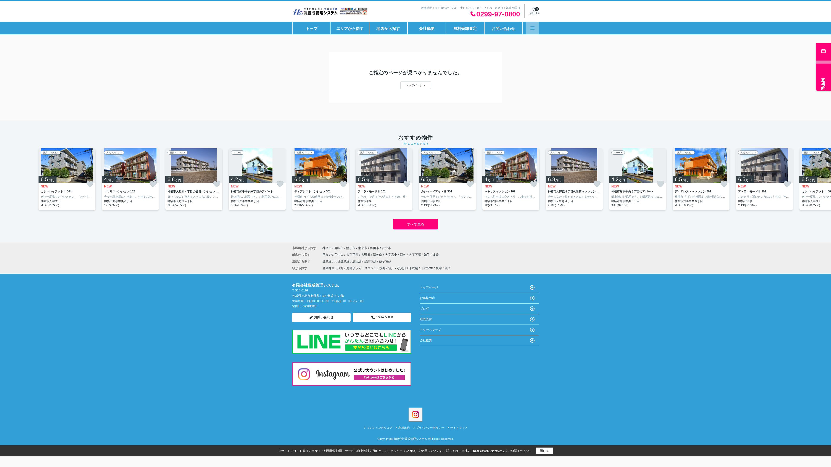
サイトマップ (458, 427)
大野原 (366, 254)
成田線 (357, 261)
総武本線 (370, 261)
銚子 (448, 268)
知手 (427, 254)
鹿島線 (327, 261)
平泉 (325, 254)
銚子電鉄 (385, 261)
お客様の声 (427, 298)
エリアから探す (350, 28)
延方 (340, 268)
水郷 (382, 268)
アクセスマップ (430, 329)
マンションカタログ (379, 427)
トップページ (429, 287)
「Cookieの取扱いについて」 (487, 451)
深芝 (403, 254)
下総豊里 (427, 268)
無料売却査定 (465, 28)
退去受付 (426, 319)
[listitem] (320, 179)
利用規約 (404, 427)
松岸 (439, 268)
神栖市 (327, 248)
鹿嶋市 (338, 248)
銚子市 (350, 248)
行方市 (386, 248)
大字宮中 (391, 254)
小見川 (401, 268)
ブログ (424, 308)
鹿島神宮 (328, 268)
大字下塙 (415, 254)
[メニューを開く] (532, 28)
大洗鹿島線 (342, 261)
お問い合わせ (503, 28)
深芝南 (378, 254)
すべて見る (415, 224)
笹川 (391, 268)
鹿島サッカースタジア (361, 268)
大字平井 (352, 254)
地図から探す (388, 28)
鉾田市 (374, 248)
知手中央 (337, 254)
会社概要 (427, 28)
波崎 (436, 254)
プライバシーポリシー (430, 427)
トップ (311, 28)
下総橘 (413, 268)
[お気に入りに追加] (89, 184)
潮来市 (362, 248)
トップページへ (415, 85)
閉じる (544, 451)
